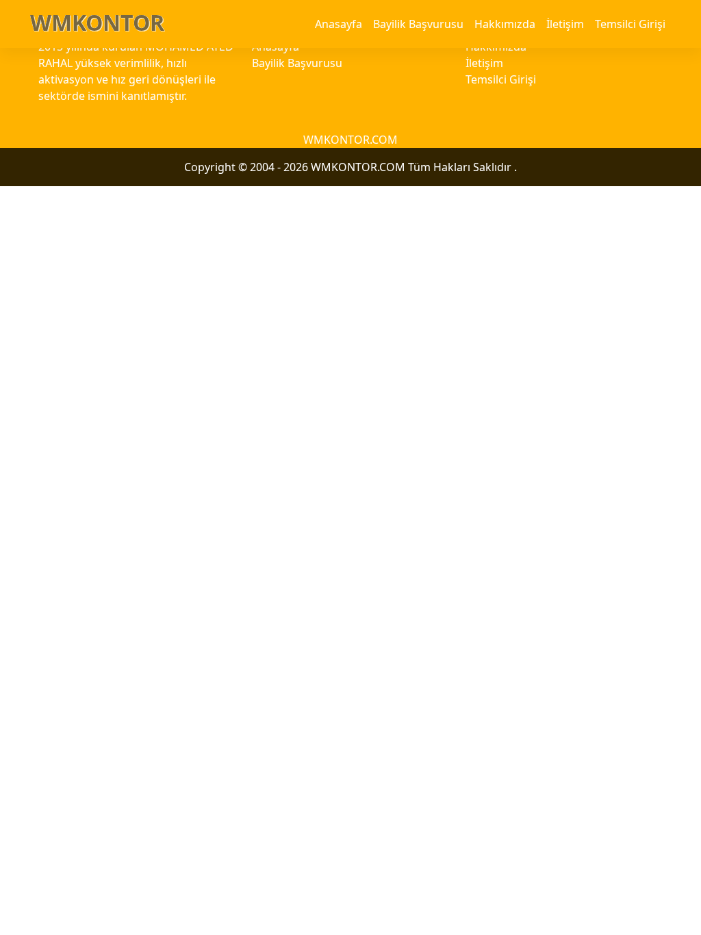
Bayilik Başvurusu (418, 23)
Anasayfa (338, 23)
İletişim (565, 23)
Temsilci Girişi (630, 23)
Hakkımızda (504, 23)
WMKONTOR (97, 22)
